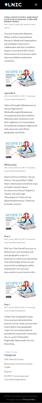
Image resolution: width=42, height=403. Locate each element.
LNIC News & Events (27, 24)
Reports (7, 28)
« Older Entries (11, 352)
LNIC (6, 24)
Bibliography (10, 165)
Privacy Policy (29, 399)
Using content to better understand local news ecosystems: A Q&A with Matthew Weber (21, 19)
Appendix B (9, 93)
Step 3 (7, 304)
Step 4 (7, 236)
